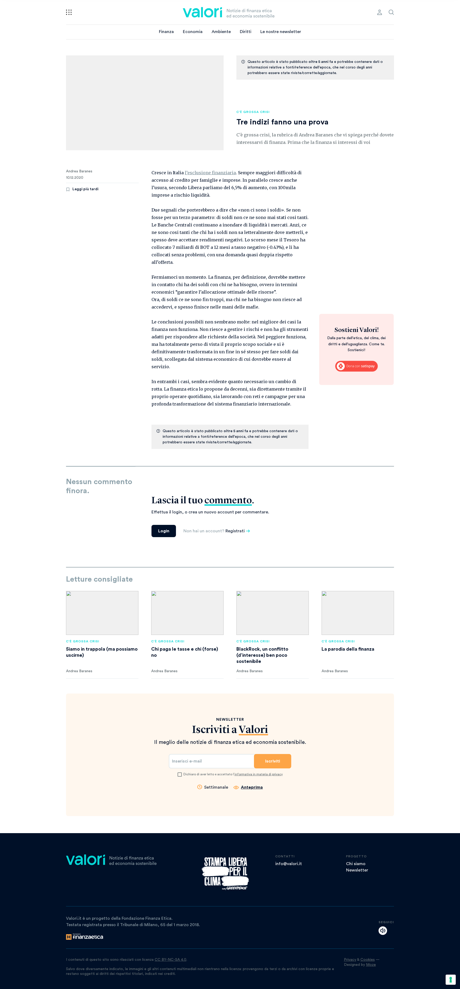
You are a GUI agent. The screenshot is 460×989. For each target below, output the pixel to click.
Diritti (245, 32)
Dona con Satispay (356, 366)
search (391, 12)
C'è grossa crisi (253, 112)
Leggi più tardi (85, 189)
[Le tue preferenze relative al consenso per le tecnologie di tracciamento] (451, 980)
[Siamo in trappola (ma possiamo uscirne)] (102, 613)
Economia (193, 32)
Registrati (235, 531)
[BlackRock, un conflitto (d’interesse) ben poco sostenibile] (272, 613)
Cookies (367, 960)
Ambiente (221, 32)
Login (163, 531)
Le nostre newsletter (280, 32)
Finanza (166, 32)
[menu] (69, 12)
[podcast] (383, 930)
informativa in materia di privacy (259, 774)
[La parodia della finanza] (358, 613)
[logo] (228, 12)
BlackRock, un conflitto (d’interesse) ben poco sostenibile (262, 655)
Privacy (350, 960)
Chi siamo (355, 864)
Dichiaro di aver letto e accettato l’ (233, 774)
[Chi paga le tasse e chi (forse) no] (187, 613)
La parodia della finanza (348, 649)
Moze (371, 965)
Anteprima (252, 787)
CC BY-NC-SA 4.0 (170, 960)
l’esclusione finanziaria (210, 172)
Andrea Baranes (79, 171)
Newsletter (357, 870)
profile (379, 12)
